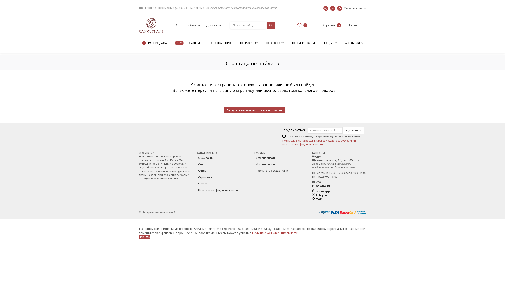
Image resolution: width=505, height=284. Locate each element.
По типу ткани (303, 43)
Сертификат (206, 177)
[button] (325, 25)
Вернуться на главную (241, 110)
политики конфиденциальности (302, 144)
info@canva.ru (321, 185)
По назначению (220, 43)
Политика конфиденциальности (218, 190)
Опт (179, 25)
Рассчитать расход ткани (272, 170)
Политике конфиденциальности (275, 233)
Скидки (202, 170)
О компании (205, 158)
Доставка (213, 25)
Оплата (194, 25)
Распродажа (157, 43)
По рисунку (249, 43)
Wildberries (354, 43)
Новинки (193, 43)
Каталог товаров (271, 110)
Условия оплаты (266, 158)
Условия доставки (267, 164)
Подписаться (295, 130)
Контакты (204, 183)
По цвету (330, 43)
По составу (275, 43)
